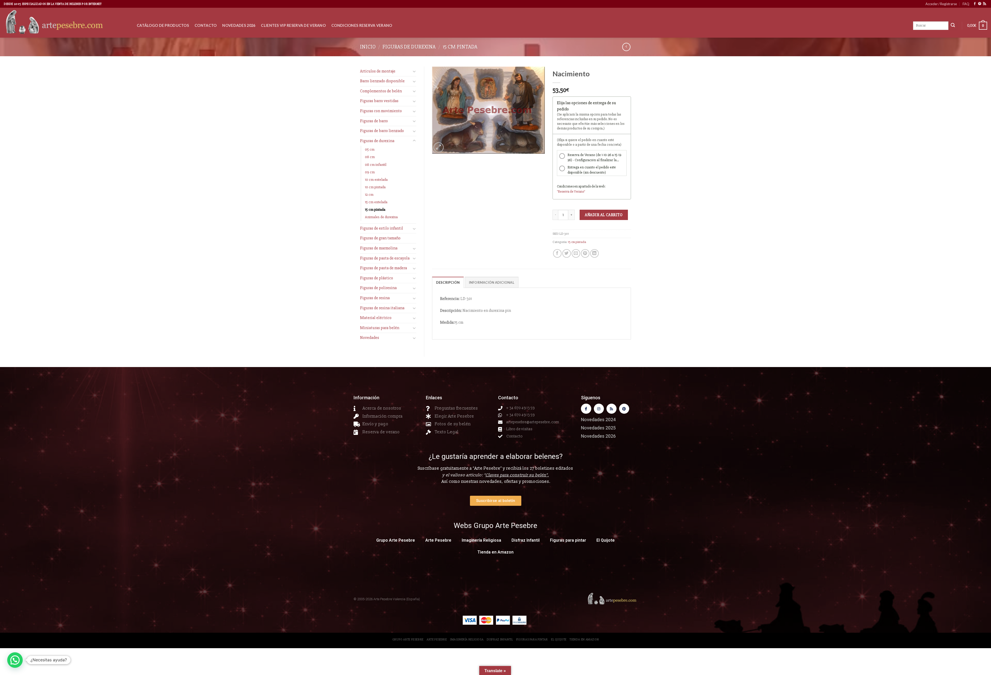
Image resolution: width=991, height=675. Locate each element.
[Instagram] (599, 409)
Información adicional (491, 282)
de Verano (577, 192)
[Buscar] (952, 25)
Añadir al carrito (603, 214)
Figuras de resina (375, 297)
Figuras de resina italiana (382, 308)
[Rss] (611, 409)
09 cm (370, 172)
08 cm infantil (375, 164)
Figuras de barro (374, 121)
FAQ (966, 4)
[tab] (448, 282)
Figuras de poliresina (378, 287)
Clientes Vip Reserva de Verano (293, 25)
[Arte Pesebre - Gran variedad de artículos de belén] (66, 23)
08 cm (370, 157)
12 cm (369, 194)
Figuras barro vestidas (379, 100)
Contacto (206, 25)
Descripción (448, 282)
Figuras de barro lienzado (382, 130)
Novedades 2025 (598, 427)
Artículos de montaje (377, 71)
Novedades (369, 337)
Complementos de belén (381, 91)
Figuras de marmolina (378, 248)
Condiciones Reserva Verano (361, 25)
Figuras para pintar (568, 540)
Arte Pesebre (438, 540)
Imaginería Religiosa (481, 540)
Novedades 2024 (598, 419)
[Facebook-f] (586, 409)
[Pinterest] (624, 409)
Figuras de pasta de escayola (385, 258)
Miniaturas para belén (379, 327)
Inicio (368, 47)
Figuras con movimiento (381, 110)
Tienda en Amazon (495, 552)
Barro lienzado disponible (382, 81)
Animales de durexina (381, 217)
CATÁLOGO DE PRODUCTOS (163, 25)
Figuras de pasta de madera (383, 268)
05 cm (369, 149)
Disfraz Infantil (526, 540)
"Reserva (563, 192)
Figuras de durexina (409, 47)
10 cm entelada (376, 179)
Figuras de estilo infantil (381, 228)
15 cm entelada (376, 202)
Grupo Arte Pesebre (395, 540)
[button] (15, 660)
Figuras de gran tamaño (380, 238)
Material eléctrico (375, 317)
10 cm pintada (375, 187)
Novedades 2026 (238, 25)
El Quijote (605, 540)
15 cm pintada (460, 47)
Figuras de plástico (376, 278)
